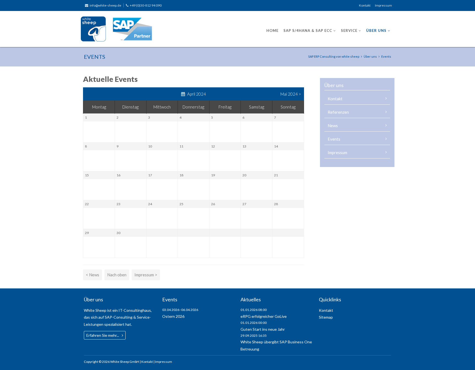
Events (334, 139)
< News (92, 274)
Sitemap (326, 317)
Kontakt (365, 5)
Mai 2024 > (290, 93)
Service (349, 30)
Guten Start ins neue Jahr (263, 329)
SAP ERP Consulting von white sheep (333, 56)
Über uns (376, 30)
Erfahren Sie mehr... (102, 335)
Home (272, 30)
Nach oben (116, 274)
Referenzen (338, 112)
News (333, 125)
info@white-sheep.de (105, 5)
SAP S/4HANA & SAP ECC (307, 30)
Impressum (383, 5)
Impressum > (145, 274)
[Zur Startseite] (117, 28)
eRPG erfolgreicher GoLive (264, 316)
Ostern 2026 (173, 316)
